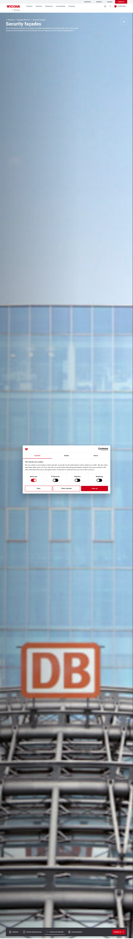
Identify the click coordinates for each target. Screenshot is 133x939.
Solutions (39, 6)
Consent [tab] (37, 455)
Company (71, 6)
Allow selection (66, 488)
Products (29, 6)
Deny (38, 488)
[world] (105, 6)
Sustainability (60, 6)
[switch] (55, 480)
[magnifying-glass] (110, 6)
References (49, 6)
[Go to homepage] (13, 8)
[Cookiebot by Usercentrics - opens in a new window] (99, 449)
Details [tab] (66, 455)
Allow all (94, 488)
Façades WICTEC (23, 20)
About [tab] (96, 455)
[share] (124, 22)
